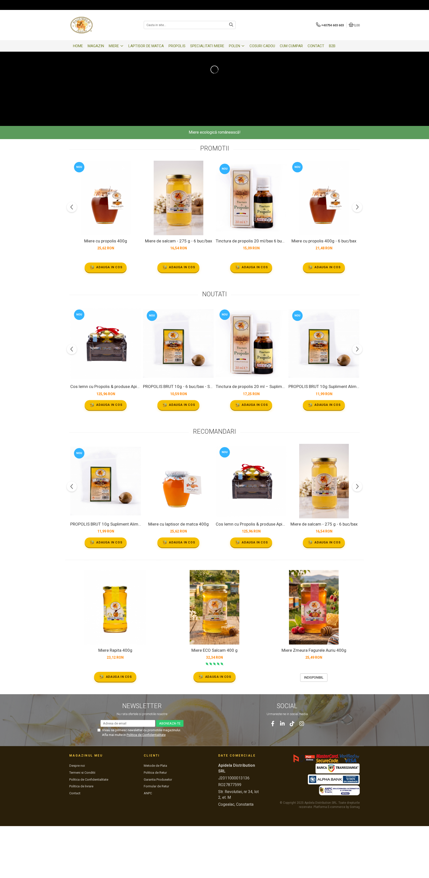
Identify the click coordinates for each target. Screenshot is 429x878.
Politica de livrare (81, 786)
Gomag (354, 807)
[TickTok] (292, 723)
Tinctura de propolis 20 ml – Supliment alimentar (251, 386)
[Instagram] (301, 723)
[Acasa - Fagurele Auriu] (100, 25)
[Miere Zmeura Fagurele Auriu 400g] (314, 607)
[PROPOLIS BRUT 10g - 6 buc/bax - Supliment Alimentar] (178, 343)
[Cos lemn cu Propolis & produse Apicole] (105, 343)
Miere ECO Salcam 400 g (214, 650)
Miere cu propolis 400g (105, 240)
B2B (332, 46)
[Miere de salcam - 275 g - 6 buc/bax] (178, 198)
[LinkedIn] (282, 723)
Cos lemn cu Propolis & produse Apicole (105, 386)
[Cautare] (231, 25)
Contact (74, 793)
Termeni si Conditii (82, 772)
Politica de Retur (155, 772)
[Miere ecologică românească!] (214, 69)
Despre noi (77, 765)
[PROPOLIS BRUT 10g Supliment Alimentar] (323, 343)
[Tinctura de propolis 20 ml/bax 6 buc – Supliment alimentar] (251, 197)
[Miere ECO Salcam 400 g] (214, 607)
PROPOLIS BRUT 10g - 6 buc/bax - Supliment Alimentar (178, 386)
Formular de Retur (156, 786)
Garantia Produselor (158, 779)
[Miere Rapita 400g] (115, 607)
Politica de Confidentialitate (146, 735)
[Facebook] (272, 723)
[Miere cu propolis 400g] (105, 198)
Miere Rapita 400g (115, 650)
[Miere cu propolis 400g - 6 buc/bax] (323, 198)
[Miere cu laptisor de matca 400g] (178, 481)
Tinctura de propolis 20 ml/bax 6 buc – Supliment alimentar (251, 240)
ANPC (148, 793)
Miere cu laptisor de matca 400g (178, 524)
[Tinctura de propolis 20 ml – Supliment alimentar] (251, 343)
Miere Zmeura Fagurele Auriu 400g (314, 650)
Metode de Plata (155, 765)
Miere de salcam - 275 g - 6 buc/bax (178, 240)
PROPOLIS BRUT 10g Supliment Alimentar (323, 386)
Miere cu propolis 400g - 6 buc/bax (323, 240)
